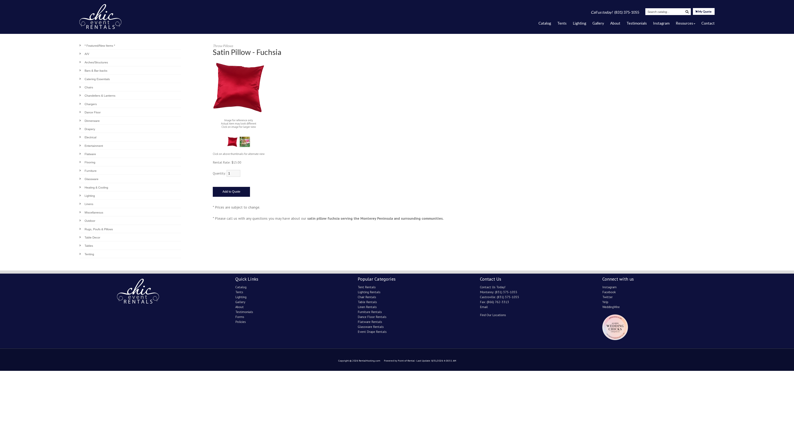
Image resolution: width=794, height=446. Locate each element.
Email (484, 307)
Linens (89, 204)
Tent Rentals (367, 287)
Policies (240, 322)
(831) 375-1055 (506, 292)
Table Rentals (367, 302)
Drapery (90, 129)
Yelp (605, 302)
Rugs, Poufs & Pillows (99, 229)
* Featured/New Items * (100, 45)
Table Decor (92, 237)
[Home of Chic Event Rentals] (138, 302)
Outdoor (90, 220)
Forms (239, 317)
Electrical (90, 137)
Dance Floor (93, 112)
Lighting (579, 23)
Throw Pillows (223, 46)
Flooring (90, 162)
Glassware (91, 179)
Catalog (544, 23)
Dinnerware (92, 120)
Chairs (89, 87)
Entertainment (94, 145)
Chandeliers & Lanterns (100, 95)
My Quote (704, 11)
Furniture (91, 170)
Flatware (90, 154)
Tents (562, 23)
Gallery (598, 23)
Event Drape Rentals (372, 332)
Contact (708, 23)
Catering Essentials (97, 79)
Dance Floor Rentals (372, 317)
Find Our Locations (493, 315)
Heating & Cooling (96, 187)
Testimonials (637, 23)
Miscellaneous (94, 212)
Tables (89, 245)
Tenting (89, 254)
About (615, 23)
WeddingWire (611, 307)
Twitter (607, 297)
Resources (684, 23)
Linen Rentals (367, 307)
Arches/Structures (96, 62)
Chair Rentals (367, 297)
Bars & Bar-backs (96, 70)
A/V (87, 54)
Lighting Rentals (369, 292)
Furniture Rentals (370, 312)
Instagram (661, 23)
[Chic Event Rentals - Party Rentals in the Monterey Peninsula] (100, 15)
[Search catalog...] (687, 11)
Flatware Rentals (370, 322)
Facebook (609, 292)
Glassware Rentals (371, 327)
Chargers (91, 104)
